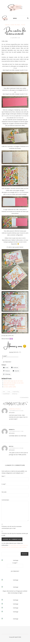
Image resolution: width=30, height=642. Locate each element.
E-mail (4, 356)
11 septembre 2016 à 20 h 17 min (16, 431)
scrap (8, 391)
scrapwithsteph (6, 393)
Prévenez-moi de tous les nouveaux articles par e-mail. (15, 534)
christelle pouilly (15, 409)
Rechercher (24, 553)
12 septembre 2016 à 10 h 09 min (16, 448)
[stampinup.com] (15, 580)
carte (4, 391)
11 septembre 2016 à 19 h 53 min (16, 410)
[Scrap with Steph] (15, 8)
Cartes (7, 24)
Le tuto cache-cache (10, 387)
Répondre (11, 412)
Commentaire (5, 500)
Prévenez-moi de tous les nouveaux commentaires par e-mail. (12, 527)
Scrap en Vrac (15, 24)
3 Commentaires (24, 397)
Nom (3, 476)
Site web (4, 492)
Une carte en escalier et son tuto (14, 383)
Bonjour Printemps (9, 385)
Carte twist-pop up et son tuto (13, 381)
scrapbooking (15, 391)
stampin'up (14, 393)
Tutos (23, 24)
